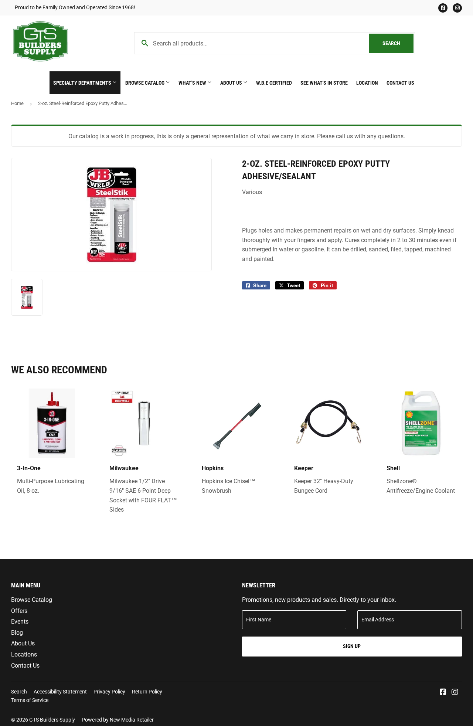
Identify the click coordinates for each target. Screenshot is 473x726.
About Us (231, 83)
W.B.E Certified (274, 83)
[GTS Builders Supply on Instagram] (455, 692)
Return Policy (147, 692)
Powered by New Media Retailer (118, 720)
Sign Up (352, 646)
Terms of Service (29, 700)
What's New (192, 83)
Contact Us (400, 83)
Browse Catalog (145, 83)
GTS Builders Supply (52, 720)
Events (19, 621)
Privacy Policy (109, 692)
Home (17, 103)
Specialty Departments (82, 83)
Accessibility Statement (60, 692)
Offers (19, 610)
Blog (17, 632)
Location (367, 83)
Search (398, 43)
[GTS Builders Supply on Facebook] (443, 692)
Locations (24, 654)
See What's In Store (324, 83)
